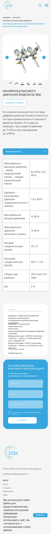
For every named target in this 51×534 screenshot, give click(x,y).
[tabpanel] (25, 228)
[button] (39, 5)
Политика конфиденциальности (15, 474)
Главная (6, 18)
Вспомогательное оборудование (17, 21)
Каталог (16, 18)
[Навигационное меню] (46, 5)
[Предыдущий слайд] (7, 57)
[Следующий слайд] (44, 57)
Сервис (5, 495)
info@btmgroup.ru (15, 353)
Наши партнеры (8, 491)
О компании (7, 488)
